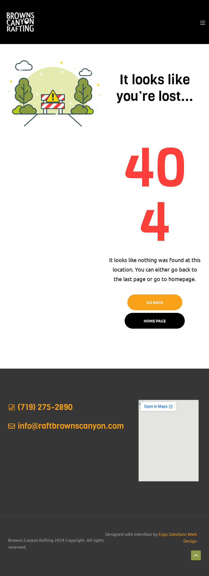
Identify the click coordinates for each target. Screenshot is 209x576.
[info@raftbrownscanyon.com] (11, 426)
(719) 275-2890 (45, 407)
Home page (155, 320)
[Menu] (202, 22)
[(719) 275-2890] (11, 407)
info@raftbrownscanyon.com (71, 426)
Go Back (154, 302)
